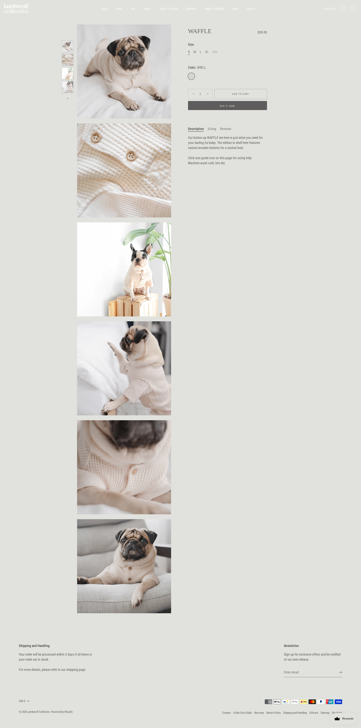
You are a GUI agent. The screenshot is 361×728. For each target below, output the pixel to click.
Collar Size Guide (242, 712)
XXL (215, 52)
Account (330, 9)
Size (191, 44)
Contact (226, 712)
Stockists (337, 712)
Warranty (259, 712)
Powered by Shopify (62, 712)
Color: (197, 67)
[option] (67, 47)
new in (251, 9)
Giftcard (313, 712)
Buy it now (227, 106)
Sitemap (325, 712)
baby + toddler (214, 9)
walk (119, 9)
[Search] (343, 8)
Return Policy (273, 712)
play (104, 9)
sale (235, 9)
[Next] (68, 98)
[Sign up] (340, 672)
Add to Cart (240, 94)
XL (207, 52)
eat (133, 9)
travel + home (169, 9)
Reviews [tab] (225, 129)
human (191, 9)
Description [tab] (196, 129)
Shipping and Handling (295, 712)
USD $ (22, 701)
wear (147, 9)
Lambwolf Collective (38, 712)
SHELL (191, 76)
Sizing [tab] (212, 129)
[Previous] (68, 35)
